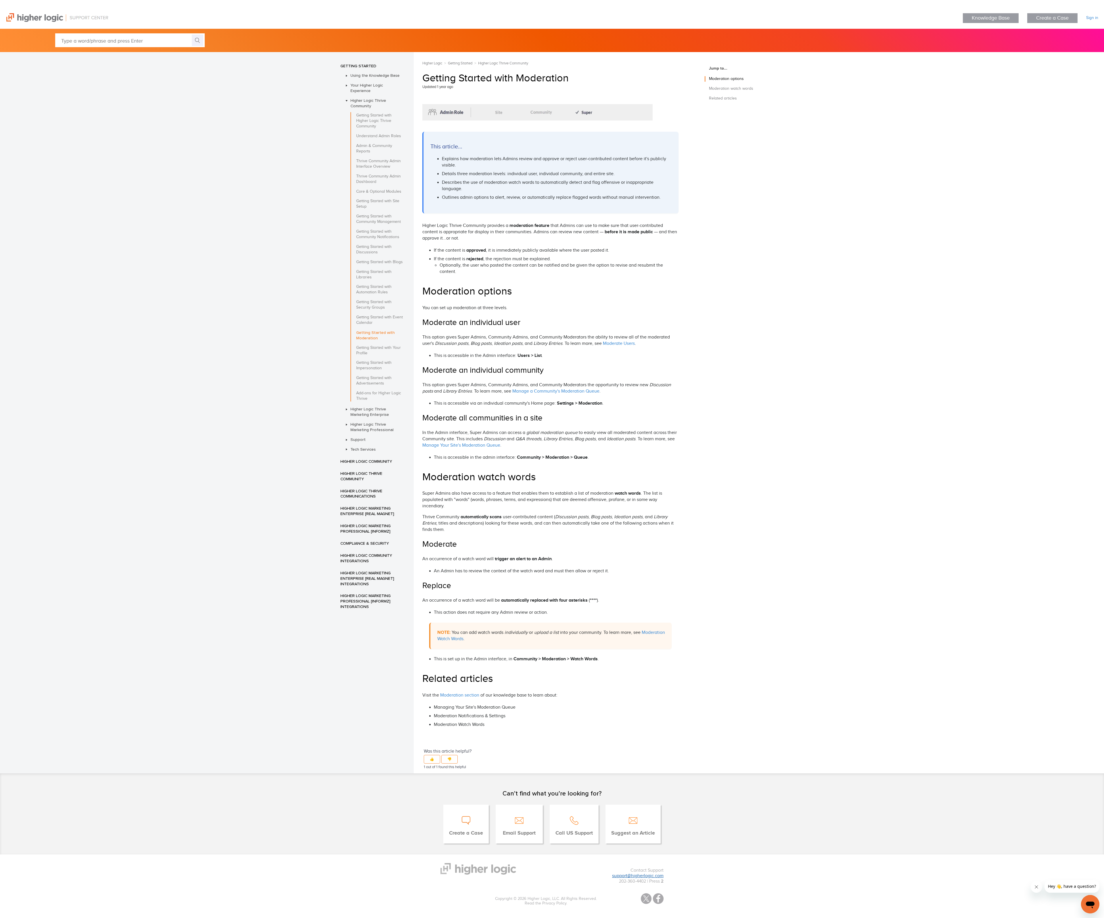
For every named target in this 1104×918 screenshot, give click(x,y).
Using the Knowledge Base (375, 75)
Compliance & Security (364, 543)
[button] (432, 759)
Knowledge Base (991, 18)
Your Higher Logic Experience (366, 87)
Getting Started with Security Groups (374, 305)
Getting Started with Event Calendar (379, 320)
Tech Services (363, 449)
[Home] (54, 20)
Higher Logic (432, 63)
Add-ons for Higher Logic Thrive (378, 396)
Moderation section (459, 695)
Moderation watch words (731, 88)
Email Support (519, 833)
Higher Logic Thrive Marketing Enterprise (369, 411)
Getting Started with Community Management (378, 219)
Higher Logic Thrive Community (368, 103)
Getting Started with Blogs (379, 262)
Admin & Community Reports (374, 149)
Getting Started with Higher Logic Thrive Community (374, 121)
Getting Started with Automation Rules (374, 289)
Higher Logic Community (366, 461)
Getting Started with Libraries (374, 274)
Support (358, 439)
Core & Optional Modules (378, 191)
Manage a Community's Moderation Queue (555, 391)
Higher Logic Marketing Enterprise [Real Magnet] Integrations (367, 578)
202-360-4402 (632, 881)
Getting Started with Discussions (374, 249)
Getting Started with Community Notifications (377, 234)
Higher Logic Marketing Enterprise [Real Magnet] (367, 511)
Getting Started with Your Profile (378, 350)
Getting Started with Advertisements (374, 381)
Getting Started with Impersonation (374, 365)
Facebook (658, 898)
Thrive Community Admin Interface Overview (378, 164)
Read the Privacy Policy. (546, 903)
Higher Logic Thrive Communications (361, 493)
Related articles (723, 98)
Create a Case (1052, 18)
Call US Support (574, 833)
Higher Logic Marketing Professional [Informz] (365, 528)
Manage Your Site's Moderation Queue (461, 445)
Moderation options (726, 78)
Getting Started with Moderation (375, 335)
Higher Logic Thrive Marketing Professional (372, 427)
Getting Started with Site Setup (377, 204)
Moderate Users (619, 343)
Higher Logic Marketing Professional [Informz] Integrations (365, 601)
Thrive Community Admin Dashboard (378, 179)
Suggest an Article (633, 833)
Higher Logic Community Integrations (366, 558)
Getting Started (358, 66)
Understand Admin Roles (378, 136)
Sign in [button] (1092, 18)
